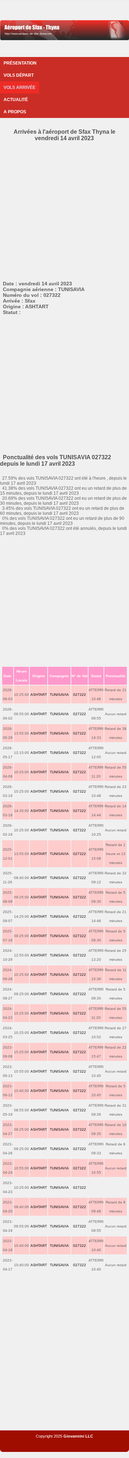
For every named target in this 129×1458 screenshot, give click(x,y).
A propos (15, 111)
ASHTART (38, 695)
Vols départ (19, 75)
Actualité (16, 99)
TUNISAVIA (59, 695)
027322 (79, 695)
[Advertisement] (64, 209)
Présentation (20, 63)
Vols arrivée (19, 87)
